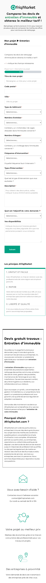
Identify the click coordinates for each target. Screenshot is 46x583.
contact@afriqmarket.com (23, 498)
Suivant (12, 249)
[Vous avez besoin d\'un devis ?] (23, 7)
